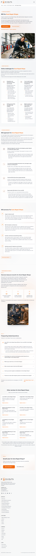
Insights (3, 531)
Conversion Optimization (5, 512)
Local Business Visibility (5, 504)
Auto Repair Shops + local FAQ (28, 381)
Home (2, 5)
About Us (3, 528)
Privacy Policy (4, 544)
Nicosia (3, 520)
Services (5, 5)
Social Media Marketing (5, 510)
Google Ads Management (5, 503)
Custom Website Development (6, 500)
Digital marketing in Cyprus (6, 517)
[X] (11, 493)
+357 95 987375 (3, 489)
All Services (3, 498)
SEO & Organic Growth (10, 5)
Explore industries (13, 29)
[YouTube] (7, 493)
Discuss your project (15, 26)
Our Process (3, 534)
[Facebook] (3, 493)
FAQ (2, 539)
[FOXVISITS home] (6, 2)
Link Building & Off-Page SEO (6, 507)
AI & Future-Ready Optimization (6, 506)
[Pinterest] (9, 493)
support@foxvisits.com (4, 490)
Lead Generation (4, 509)
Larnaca (3, 523)
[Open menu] (34, 2)
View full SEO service (5, 29)
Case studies (3, 533)
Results (3, 536)
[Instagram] (5, 493)
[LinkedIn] (2, 493)
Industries (3, 530)
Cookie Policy (4, 547)
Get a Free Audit (8, 466)
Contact (3, 537)
